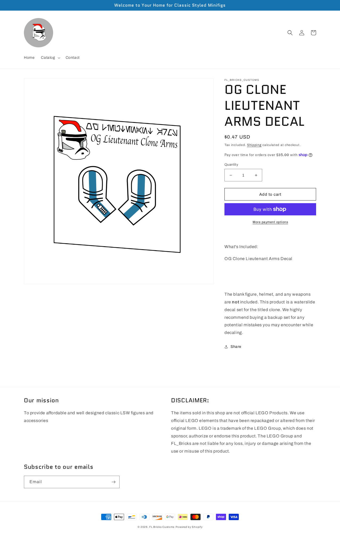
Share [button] (236, 347)
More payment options (270, 222)
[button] (50, 57)
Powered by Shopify (189, 526)
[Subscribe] (113, 482)
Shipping (254, 145)
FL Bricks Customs (162, 526)
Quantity (231, 164)
